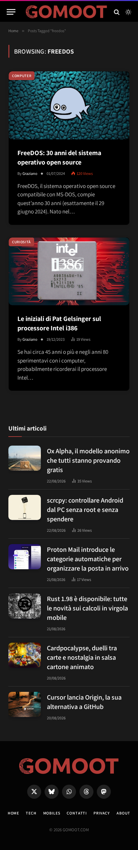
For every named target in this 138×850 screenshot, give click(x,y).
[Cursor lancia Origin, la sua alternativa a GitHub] (24, 704)
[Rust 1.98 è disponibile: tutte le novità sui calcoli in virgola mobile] (24, 605)
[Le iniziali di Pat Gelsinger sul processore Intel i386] (69, 272)
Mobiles (51, 812)
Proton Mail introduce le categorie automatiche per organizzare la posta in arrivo (88, 559)
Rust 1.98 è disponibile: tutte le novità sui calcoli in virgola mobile (87, 608)
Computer (21, 75)
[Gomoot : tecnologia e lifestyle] (66, 12)
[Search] (117, 11)
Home (13, 812)
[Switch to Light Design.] (127, 12)
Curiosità (21, 242)
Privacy (101, 812)
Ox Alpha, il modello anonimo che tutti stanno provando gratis (88, 460)
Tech (31, 812)
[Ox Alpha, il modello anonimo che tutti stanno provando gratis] (24, 458)
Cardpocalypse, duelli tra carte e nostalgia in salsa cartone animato (82, 657)
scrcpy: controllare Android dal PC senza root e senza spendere (85, 509)
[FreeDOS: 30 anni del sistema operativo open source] (69, 105)
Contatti (77, 812)
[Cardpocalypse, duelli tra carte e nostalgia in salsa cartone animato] (24, 655)
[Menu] (11, 11)
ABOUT (123, 812)
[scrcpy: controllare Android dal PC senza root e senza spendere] (24, 507)
